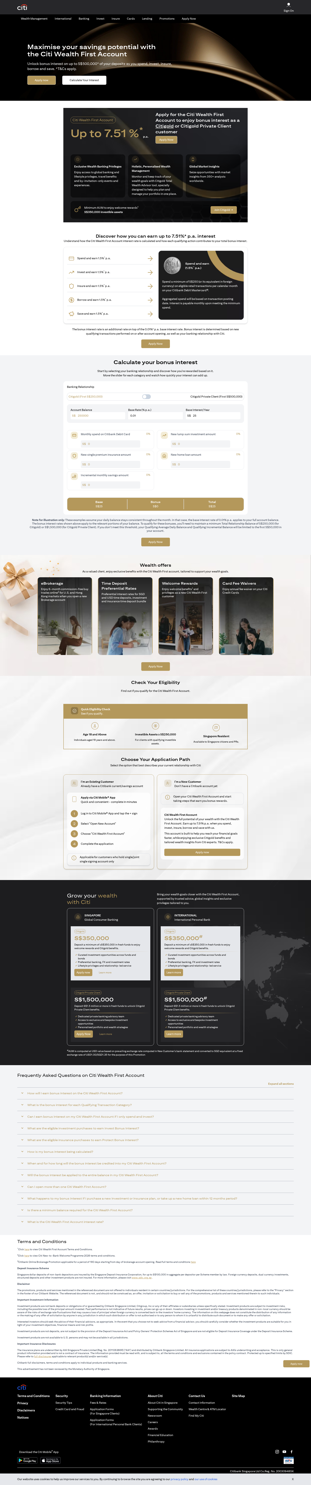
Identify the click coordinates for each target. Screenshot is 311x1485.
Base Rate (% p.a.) (139, 410)
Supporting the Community (165, 1409)
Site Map (238, 1396)
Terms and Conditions (33, 1396)
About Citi (155, 1396)
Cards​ (131, 18)
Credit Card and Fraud (69, 1409)
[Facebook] (291, 1452)
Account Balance (81, 410)
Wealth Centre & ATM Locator (207, 1409)
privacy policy (179, 1479)
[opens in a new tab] (22, 7)
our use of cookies (206, 1479)
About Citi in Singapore (162, 1402)
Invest (100, 18)
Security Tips (63, 1402)
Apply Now (189, 18)
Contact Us (197, 1396)
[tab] (34, 18)
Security (61, 1396)
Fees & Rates (98, 1402)
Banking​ (84, 18)
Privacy (22, 1403)
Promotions (167, 18)
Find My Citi (196, 1415)
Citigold (165, 125)
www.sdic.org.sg (141, 1277)
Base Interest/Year (198, 410)
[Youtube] (284, 1452)
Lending (147, 18)
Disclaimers (26, 1410)
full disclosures (42, 1356)
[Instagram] (277, 1452)
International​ (63, 18)
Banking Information (105, 1396)
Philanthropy (156, 1441)
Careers (153, 1422)
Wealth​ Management (34, 18)
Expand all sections (281, 1083)
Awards (153, 1428)
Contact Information (202, 1402)
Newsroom (155, 1415)
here (26, 1249)
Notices (23, 1417)
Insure (116, 18)
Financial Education (160, 1435)
